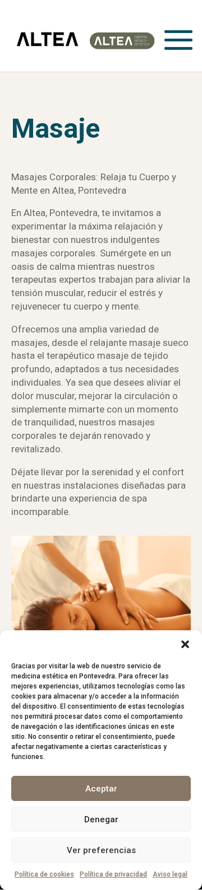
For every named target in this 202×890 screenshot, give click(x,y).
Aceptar (101, 789)
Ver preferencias (101, 850)
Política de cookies (44, 874)
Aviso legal (170, 874)
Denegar (101, 819)
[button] (185, 644)
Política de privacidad (113, 874)
